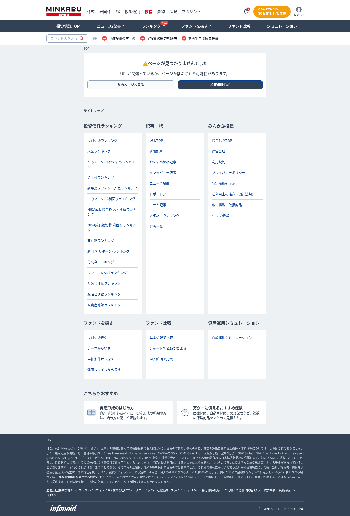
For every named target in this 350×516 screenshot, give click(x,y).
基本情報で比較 (161, 337)
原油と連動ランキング (104, 294)
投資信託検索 (97, 337)
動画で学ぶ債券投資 (203, 38)
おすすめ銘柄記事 (163, 162)
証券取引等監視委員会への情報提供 (81, 477)
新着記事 (156, 151)
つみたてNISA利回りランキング (111, 199)
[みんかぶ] (63, 11)
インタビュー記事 (163, 173)
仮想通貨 (132, 11)
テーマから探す (99, 348)
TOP (87, 48)
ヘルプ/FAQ (221, 215)
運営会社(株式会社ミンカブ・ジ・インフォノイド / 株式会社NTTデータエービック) (100, 490)
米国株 (105, 11)
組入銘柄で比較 (161, 359)
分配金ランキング (100, 262)
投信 (148, 11)
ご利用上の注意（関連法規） (233, 194)
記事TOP (156, 140)
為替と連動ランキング (104, 283)
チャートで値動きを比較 (168, 348)
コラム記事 (158, 205)
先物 (161, 11)
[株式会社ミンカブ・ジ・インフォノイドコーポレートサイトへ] (63, 509)
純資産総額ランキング (104, 305)
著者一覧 (156, 226)
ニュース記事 (159, 183)
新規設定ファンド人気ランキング (112, 188)
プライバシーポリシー (228, 173)
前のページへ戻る (130, 85)
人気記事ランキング (165, 215)
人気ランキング (99, 151)
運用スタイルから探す (104, 370)
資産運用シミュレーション (232, 337)
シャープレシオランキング (107, 273)
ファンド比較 (239, 26)
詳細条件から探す (100, 359)
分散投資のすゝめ (122, 38)
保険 (173, 11)
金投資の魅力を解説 (162, 38)
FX (117, 11)
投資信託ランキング (102, 140)
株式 (91, 11)
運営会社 (218, 151)
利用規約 (218, 162)
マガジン (189, 11)
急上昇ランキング (100, 177)
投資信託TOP (68, 26)
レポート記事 (160, 194)
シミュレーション (282, 26)
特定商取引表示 (223, 183)
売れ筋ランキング (100, 240)
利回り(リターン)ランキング (108, 251)
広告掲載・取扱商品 (227, 205)
